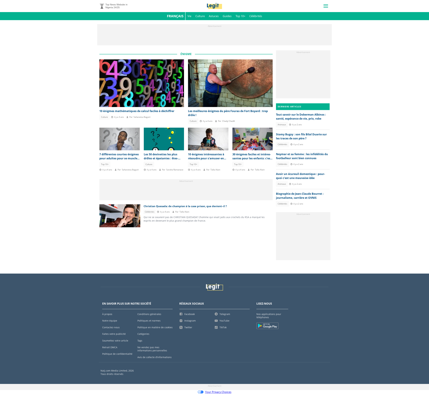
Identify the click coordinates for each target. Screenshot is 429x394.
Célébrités (255, 16)
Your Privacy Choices (218, 392)
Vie (189, 16)
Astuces (214, 16)
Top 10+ (240, 16)
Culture (200, 16)
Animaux (282, 124)
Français (175, 16)
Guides (227, 16)
